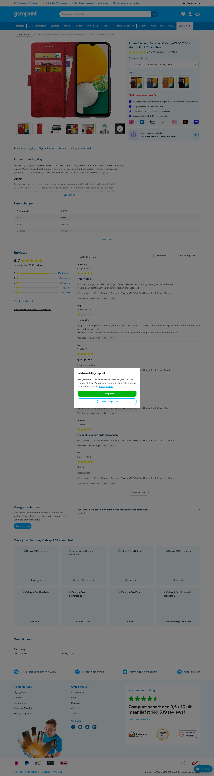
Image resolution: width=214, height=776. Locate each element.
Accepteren (108, 393)
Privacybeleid (106, 386)
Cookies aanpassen (109, 401)
